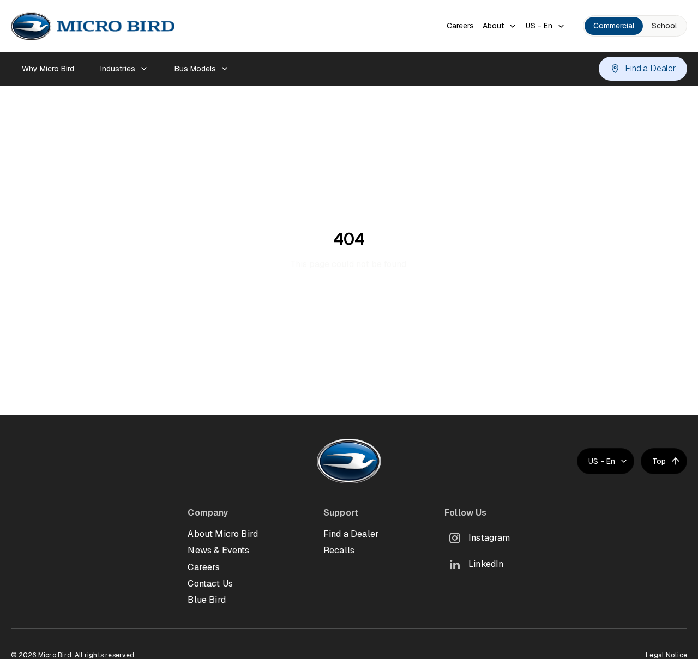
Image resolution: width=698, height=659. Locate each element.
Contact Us (210, 583)
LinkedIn (485, 564)
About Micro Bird (223, 534)
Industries (117, 69)
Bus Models (195, 69)
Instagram (489, 537)
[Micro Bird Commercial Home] (92, 26)
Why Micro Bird (48, 69)
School (664, 26)
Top (659, 461)
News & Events (218, 550)
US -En (539, 26)
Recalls (338, 550)
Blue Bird (206, 600)
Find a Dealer (650, 68)
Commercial (613, 26)
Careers (460, 26)
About (493, 26)
